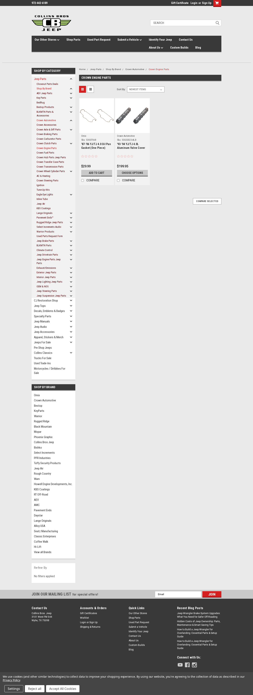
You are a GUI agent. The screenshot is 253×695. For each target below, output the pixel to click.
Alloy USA (39, 526)
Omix (37, 395)
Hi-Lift (37, 547)
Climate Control (45, 250)
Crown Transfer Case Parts (50, 161)
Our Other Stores (46, 39)
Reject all (34, 689)
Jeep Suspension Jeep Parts (51, 295)
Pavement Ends (43, 510)
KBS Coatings (44, 208)
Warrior (38, 416)
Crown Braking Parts (47, 134)
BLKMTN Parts (44, 245)
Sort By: (121, 89)
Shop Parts (73, 39)
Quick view (96, 125)
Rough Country (42, 473)
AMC (37, 505)
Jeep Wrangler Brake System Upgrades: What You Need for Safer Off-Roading (198, 615)
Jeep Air (41, 203)
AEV (36, 500)
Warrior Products (45, 231)
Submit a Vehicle (128, 39)
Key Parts (41, 97)
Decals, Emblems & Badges (49, 311)
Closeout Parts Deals (47, 83)
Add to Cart (96, 172)
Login (194, 3)
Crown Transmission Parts (50, 166)
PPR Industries (42, 458)
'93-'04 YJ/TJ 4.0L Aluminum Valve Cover (131, 145)
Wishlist (84, 617)
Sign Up (206, 3)
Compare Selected (207, 201)
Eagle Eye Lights (45, 194)
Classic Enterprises (45, 536)
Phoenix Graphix (43, 437)
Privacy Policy (11, 680)
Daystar (38, 515)
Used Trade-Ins (42, 363)
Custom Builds (179, 47)
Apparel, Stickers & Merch (48, 337)
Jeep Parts (40, 79)
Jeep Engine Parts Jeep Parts (49, 261)
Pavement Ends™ (45, 217)
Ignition (40, 185)
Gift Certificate (180, 3)
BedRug (41, 102)
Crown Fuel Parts (45, 152)
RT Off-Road (41, 494)
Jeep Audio (40, 327)
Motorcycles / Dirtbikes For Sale (49, 371)
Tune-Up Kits (43, 189)
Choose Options (132, 172)
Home (82, 69)
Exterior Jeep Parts (46, 272)
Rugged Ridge (41, 421)
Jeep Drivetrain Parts (47, 254)
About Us (155, 47)
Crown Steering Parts (47, 180)
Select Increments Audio (49, 226)
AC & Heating (43, 175)
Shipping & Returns (90, 627)
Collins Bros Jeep (44, 442)
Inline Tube (42, 199)
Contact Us (186, 39)
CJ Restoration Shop (46, 300)
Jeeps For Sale (42, 342)
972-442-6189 (39, 3)
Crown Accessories (46, 124)
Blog (198, 47)
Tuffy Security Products (47, 463)
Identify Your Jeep (160, 39)
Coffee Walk (41, 541)
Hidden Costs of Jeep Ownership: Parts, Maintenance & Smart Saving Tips (198, 623)
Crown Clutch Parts (47, 143)
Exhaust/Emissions (46, 267)
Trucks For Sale (42, 358)
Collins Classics (43, 353)
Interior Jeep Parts (46, 277)
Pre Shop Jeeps (43, 347)
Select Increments (44, 452)
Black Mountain (43, 426)
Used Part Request (98, 39)
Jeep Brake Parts (45, 240)
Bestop (38, 405)
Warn (37, 479)
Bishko (38, 447)
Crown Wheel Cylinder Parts (51, 171)
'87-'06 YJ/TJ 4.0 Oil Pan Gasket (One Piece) (96, 145)
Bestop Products (45, 107)
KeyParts (39, 411)
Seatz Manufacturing (46, 531)
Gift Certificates (88, 613)
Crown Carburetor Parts (49, 138)
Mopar (37, 432)
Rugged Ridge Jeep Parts (50, 222)
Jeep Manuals (42, 321)
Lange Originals (44, 213)
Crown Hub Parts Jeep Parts (51, 157)
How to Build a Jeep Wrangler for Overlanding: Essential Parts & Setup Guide (197, 633)
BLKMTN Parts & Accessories (45, 113)
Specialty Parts (42, 316)
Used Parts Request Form (50, 236)
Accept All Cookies (62, 689)
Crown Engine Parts (47, 148)
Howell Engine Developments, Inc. (53, 484)
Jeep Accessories (44, 332)
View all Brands (42, 552)
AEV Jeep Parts (44, 93)
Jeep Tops (40, 306)
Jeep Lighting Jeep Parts (49, 281)
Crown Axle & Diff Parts (48, 129)
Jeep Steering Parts (47, 290)
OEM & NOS (43, 286)
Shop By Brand (44, 88)
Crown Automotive (46, 120)
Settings (14, 689)
